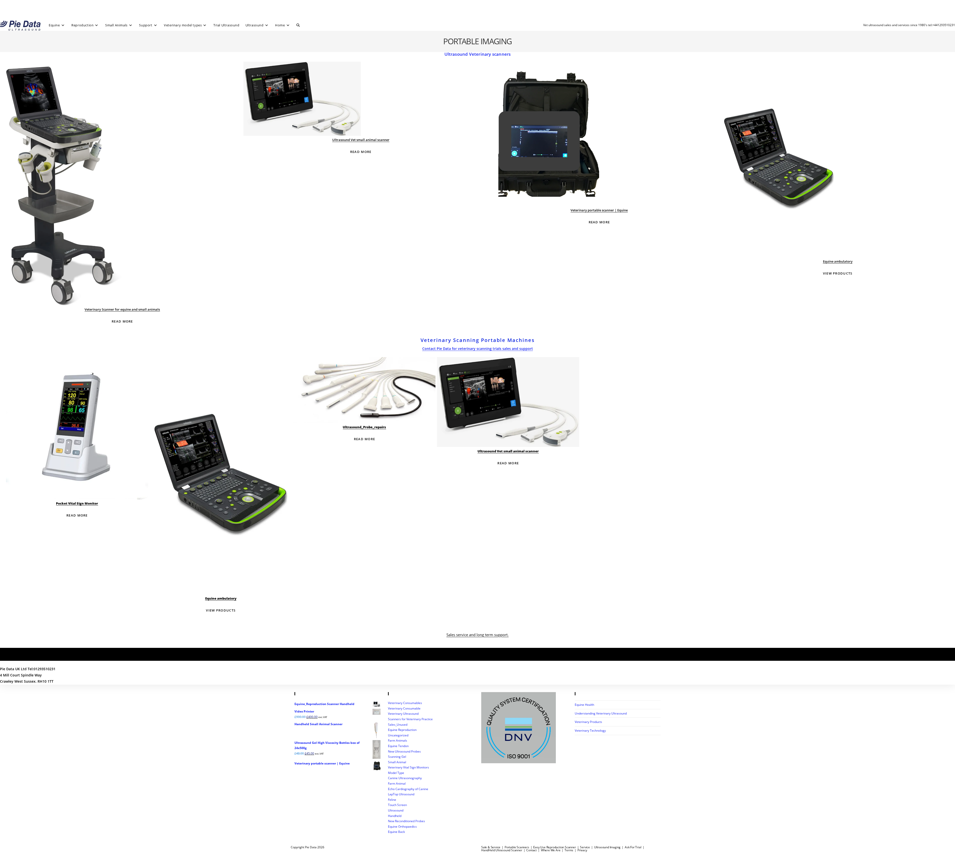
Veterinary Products (588, 722)
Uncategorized (398, 735)
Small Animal (397, 762)
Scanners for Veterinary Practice (410, 719)
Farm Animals (397, 740)
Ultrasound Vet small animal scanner (360, 140)
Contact (531, 850)
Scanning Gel (397, 757)
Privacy (582, 850)
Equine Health (584, 705)
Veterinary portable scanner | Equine (599, 210)
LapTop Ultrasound (401, 794)
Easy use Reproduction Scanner (554, 847)
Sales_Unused (397, 724)
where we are (551, 850)
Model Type (396, 773)
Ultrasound (395, 810)
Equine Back (396, 832)
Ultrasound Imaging (607, 847)
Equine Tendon (398, 746)
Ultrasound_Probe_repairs (364, 427)
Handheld (394, 816)
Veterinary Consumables (405, 703)
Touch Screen (397, 805)
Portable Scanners (517, 847)
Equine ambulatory (838, 261)
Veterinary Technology (590, 730)
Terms (569, 850)
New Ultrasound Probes (404, 751)
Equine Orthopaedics (402, 826)
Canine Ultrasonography (405, 778)
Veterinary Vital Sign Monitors (408, 767)
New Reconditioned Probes (406, 821)
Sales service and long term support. (477, 634)
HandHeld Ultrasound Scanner (501, 850)
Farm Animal (397, 783)
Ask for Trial (633, 847)
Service (585, 847)
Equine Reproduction (402, 730)
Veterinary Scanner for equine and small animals (122, 309)
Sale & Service (490, 847)
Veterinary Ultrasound (403, 714)
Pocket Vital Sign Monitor (77, 503)
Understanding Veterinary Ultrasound (601, 713)
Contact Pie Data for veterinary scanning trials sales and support (477, 348)
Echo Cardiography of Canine (408, 789)
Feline (392, 800)
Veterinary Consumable (404, 708)
